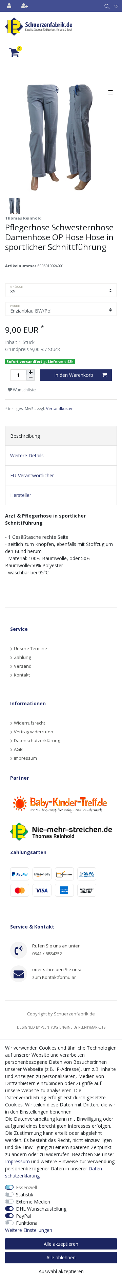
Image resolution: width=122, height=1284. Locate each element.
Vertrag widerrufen (33, 732)
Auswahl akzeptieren (61, 1271)
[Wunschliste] (116, 6)
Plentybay (49, 1027)
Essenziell (26, 1187)
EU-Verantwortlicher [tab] (32, 475)
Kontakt (22, 675)
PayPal (23, 1216)
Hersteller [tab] (20, 495)
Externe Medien (33, 1201)
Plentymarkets (91, 1027)
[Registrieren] (25, 6)
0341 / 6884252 (47, 953)
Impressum (25, 758)
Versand (23, 666)
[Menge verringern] (30, 378)
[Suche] (105, 6)
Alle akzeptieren (61, 1244)
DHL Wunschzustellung (41, 1209)
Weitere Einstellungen (28, 1230)
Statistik (24, 1194)
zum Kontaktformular (54, 977)
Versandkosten (60, 408)
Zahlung (22, 657)
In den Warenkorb (73, 375)
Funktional (27, 1223)
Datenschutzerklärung (37, 740)
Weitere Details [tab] (27, 455)
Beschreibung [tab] (25, 436)
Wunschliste (24, 390)
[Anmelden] (9, 6)
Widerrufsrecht (29, 723)
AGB (18, 749)
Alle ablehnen (61, 1257)
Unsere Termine (30, 648)
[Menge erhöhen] (30, 372)
